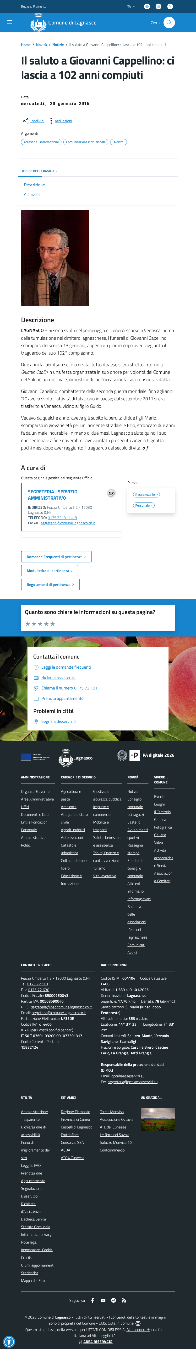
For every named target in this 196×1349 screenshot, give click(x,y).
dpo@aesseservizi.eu (127, 1076)
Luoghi (159, 804)
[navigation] (9, 22)
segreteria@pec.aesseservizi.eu (133, 1082)
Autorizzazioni (72, 837)
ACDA (65, 1150)
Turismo (99, 868)
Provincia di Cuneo (75, 1119)
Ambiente (68, 807)
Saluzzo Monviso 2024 (118, 1142)
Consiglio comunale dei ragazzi (135, 806)
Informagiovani (139, 899)
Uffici (25, 807)
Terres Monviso (112, 1112)
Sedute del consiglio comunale (135, 868)
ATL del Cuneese (113, 1127)
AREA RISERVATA (98, 1341)
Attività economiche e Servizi (163, 857)
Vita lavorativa (104, 876)
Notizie (58, 44)
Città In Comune (121, 1323)
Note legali (29, 1242)
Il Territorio (162, 812)
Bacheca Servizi (33, 1219)
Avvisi (132, 952)
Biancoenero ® (138, 1329)
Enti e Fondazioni (34, 822)
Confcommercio (112, 1150)
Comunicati (136, 945)
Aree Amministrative (37, 799)
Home (26, 44)
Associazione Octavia (116, 1119)
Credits (26, 1257)
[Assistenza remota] (138, 1323)
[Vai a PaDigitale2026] (146, 755)
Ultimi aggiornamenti (37, 1265)
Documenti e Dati (35, 814)
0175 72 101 (37, 984)
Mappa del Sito (33, 1280)
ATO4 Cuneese (72, 1158)
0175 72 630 (38, 990)
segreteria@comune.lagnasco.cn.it (68, 523)
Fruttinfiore (70, 1135)
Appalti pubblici (73, 830)
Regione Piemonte (33, 6)
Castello (133, 822)
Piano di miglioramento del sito (35, 1150)
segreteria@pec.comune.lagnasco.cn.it (61, 1007)
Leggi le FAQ (31, 1165)
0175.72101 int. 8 (62, 517)
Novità (41, 44)
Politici (26, 845)
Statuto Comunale (35, 1227)
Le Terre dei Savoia (114, 1135)
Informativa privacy (36, 1234)
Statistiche (29, 1273)
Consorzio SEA (72, 1142)
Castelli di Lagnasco (76, 1127)
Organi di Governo (35, 791)
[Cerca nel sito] (169, 22)
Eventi (159, 796)
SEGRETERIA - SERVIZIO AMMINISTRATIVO (52, 495)
